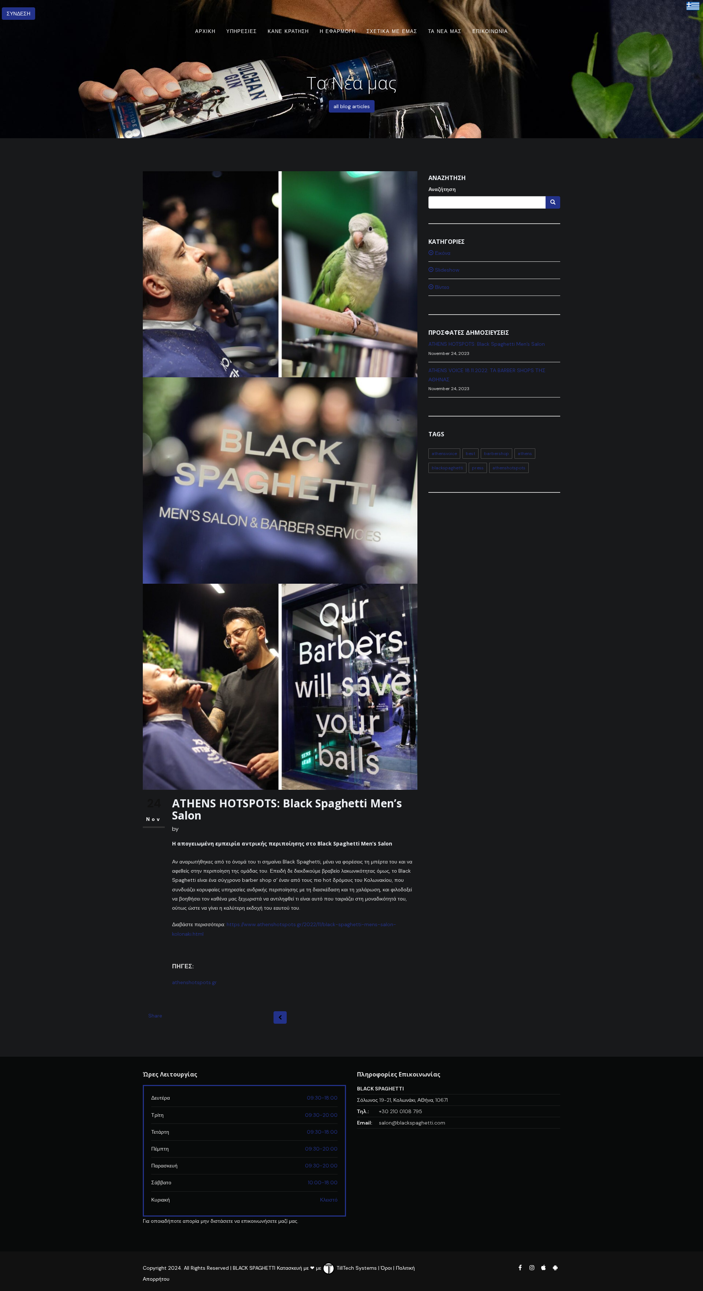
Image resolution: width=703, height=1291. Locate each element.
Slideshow (447, 270)
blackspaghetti (447, 468)
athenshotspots (508, 468)
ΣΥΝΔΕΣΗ (18, 13)
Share (155, 1015)
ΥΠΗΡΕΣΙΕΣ (241, 31)
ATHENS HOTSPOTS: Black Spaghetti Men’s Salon (486, 344)
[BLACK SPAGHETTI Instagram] (532, 1267)
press (478, 468)
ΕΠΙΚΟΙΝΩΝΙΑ (490, 31)
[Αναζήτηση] (553, 202)
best (470, 453)
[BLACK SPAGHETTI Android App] (555, 1267)
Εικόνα (442, 253)
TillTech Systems (356, 1268)
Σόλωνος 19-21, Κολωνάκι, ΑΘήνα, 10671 (402, 1100)
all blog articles (352, 106)
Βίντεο (441, 287)
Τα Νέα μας (444, 31)
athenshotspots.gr (194, 982)
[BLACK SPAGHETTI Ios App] (544, 1267)
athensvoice (444, 453)
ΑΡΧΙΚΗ (205, 31)
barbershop (496, 453)
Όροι (386, 1268)
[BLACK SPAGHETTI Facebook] (520, 1267)
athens (525, 453)
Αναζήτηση (442, 189)
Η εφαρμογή (338, 31)
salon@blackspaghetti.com (412, 1122)
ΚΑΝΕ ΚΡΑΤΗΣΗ (288, 31)
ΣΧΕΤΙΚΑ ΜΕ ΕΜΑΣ (392, 31)
